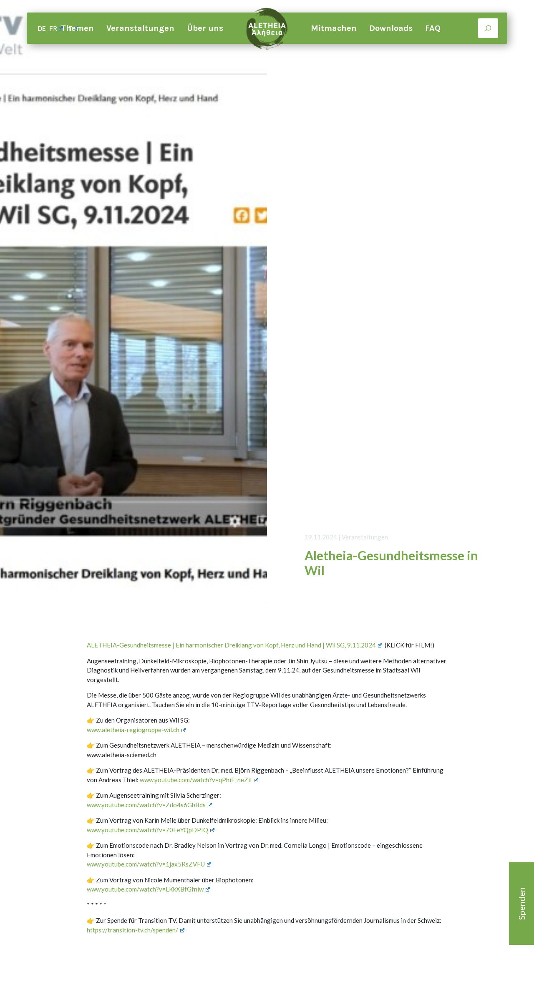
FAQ (433, 28)
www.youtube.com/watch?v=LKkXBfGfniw (145, 889)
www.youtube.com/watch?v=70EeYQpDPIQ (147, 830)
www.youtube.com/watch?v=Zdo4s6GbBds (146, 805)
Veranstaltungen (140, 28)
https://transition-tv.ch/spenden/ (132, 930)
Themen (77, 28)
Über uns (205, 28)
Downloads (391, 28)
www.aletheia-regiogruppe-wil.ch (133, 729)
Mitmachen (334, 28)
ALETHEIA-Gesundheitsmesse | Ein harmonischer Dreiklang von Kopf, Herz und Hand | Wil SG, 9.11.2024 (231, 645)
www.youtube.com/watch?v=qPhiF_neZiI (196, 779)
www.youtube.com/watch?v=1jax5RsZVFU (146, 864)
